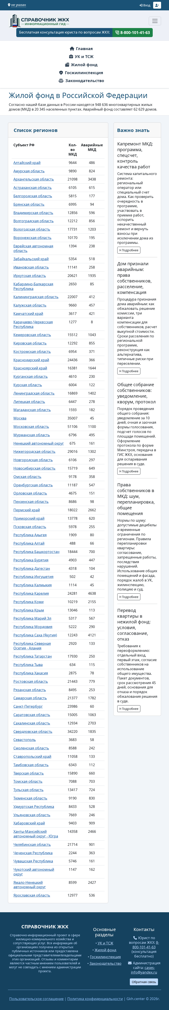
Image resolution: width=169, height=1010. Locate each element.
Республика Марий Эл (32, 618)
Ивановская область (31, 267)
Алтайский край (26, 162)
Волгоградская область (33, 220)
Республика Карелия (31, 593)
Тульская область (28, 789)
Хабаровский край (29, 823)
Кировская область (30, 343)
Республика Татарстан (32, 656)
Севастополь (24, 739)
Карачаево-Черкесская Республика (33, 324)
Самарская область (30, 698)
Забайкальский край (31, 258)
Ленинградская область (34, 393)
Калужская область (29, 305)
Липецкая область (29, 401)
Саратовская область (31, 714)
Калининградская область (36, 296)
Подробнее (129, 250)
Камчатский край (28, 313)
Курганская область (30, 376)
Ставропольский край (32, 756)
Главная (84, 48)
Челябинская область (32, 844)
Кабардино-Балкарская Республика (33, 286)
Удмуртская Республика (33, 806)
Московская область (31, 426)
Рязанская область (29, 689)
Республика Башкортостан (36, 551)
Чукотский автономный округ (33, 871)
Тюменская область (30, 798)
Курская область (27, 384)
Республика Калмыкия (32, 585)
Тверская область (28, 773)
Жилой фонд (83, 64)
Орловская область (30, 493)
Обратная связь (144, 982)
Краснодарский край (31, 359)
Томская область (27, 781)
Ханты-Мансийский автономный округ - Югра (35, 834)
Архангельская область (33, 179)
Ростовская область (30, 681)
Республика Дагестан (31, 568)
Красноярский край (30, 368)
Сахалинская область (31, 723)
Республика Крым (28, 610)
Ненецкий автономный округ (38, 443)
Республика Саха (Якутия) (35, 635)
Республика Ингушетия (33, 576)
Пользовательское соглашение (36, 998)
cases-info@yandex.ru (144, 970)
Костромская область (32, 351)
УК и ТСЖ (84, 56)
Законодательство (84, 80)
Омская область (27, 476)
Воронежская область (32, 237)
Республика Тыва (28, 664)
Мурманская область (31, 435)
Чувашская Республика (33, 861)
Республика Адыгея (30, 534)
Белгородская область (32, 196)
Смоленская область (31, 748)
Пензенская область (31, 501)
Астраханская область (32, 187)
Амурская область (29, 171)
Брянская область (28, 204)
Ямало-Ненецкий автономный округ (29, 885)
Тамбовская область (31, 764)
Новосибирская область (34, 468)
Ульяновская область (31, 815)
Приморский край (28, 518)
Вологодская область (31, 229)
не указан (18, 5)
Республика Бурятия (30, 560)
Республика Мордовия (32, 626)
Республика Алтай (28, 543)
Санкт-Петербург (28, 706)
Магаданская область (32, 409)
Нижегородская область (34, 451)
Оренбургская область (33, 485)
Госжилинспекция (83, 72)
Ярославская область (31, 895)
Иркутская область (29, 275)
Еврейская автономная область (33, 248)
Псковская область (29, 526)
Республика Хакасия (30, 673)
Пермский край (26, 510)
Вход (146, 5)
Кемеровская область (32, 334)
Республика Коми (28, 601)
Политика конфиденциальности (95, 998)
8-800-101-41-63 (134, 32)
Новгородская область (33, 459)
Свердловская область (32, 731)
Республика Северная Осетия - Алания (32, 646)
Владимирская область (33, 212)
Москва (19, 418)
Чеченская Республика (33, 852)
